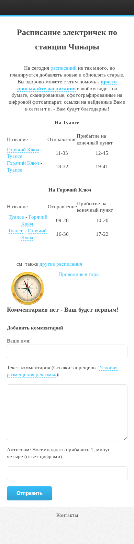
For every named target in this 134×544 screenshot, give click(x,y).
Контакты (67, 515)
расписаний (64, 68)
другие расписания (61, 264)
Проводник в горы (79, 274)
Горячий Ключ (23, 149)
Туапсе (14, 156)
